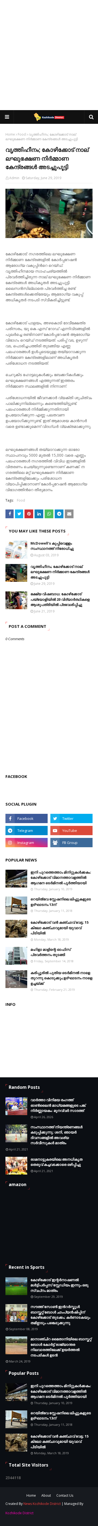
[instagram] (26, 842)
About (46, 1495)
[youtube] (71, 830)
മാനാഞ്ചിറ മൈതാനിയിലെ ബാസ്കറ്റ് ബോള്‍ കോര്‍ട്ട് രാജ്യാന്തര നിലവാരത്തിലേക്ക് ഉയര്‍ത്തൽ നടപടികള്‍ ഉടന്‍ (60, 1347)
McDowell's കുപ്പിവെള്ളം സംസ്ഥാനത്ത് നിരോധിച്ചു (52, 546)
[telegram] (26, 830)
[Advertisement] (49, 54)
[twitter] (71, 818)
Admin (14, 178)
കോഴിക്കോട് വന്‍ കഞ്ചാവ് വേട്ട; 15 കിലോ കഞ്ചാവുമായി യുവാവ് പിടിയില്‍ (59, 927)
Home (10, 134)
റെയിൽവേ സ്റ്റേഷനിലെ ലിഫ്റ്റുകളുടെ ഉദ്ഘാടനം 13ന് (60, 902)
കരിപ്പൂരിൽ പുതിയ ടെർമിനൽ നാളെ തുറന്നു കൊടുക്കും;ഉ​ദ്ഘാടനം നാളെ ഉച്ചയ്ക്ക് (61, 978)
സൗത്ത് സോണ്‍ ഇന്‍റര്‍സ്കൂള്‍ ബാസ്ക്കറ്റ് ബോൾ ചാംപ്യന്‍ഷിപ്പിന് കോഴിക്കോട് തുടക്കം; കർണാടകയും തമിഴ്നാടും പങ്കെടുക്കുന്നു (60, 1314)
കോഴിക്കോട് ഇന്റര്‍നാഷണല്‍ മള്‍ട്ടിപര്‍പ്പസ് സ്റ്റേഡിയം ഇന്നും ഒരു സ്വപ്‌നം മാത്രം (59, 1285)
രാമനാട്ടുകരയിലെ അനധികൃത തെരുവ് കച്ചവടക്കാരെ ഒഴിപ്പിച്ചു (56, 1162)
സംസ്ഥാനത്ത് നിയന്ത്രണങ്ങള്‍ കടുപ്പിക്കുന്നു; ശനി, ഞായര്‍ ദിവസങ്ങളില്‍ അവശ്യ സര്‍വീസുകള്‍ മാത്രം (56, 1135)
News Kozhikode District (42, 1503)
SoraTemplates (38, 1513)
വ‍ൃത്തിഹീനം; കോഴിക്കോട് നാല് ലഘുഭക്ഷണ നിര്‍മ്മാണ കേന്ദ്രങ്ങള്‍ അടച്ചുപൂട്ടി (60, 572)
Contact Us (64, 1495)
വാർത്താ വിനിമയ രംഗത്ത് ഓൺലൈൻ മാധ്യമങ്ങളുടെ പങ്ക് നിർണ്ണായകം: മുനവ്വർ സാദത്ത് (57, 1105)
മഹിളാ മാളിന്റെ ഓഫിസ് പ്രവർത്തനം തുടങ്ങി (50, 952)
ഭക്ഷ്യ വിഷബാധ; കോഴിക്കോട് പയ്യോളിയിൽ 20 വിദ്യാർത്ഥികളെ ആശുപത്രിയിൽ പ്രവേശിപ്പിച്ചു (60, 599)
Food (22, 134)
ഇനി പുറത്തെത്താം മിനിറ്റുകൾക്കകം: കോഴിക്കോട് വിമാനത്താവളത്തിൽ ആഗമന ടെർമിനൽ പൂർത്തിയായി (60, 877)
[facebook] (26, 818)
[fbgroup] (71, 842)
